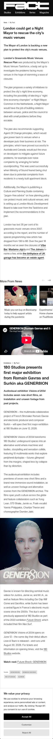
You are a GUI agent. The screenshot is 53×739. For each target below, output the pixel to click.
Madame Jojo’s (17, 249)
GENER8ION (15, 672)
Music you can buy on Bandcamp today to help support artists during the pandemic (20, 313)
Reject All (26, 732)
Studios (7, 12)
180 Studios (10, 677)
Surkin (21, 677)
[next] (49, 280)
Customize (27, 724)
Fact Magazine (26, 5)
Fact (13, 22)
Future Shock (34, 619)
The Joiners (37, 249)
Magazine (44, 12)
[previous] (43, 280)
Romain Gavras (29, 672)
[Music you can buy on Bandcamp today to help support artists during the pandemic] (20, 296)
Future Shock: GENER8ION (31, 661)
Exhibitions (20, 12)
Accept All (26, 716)
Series (32, 12)
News (5, 22)
